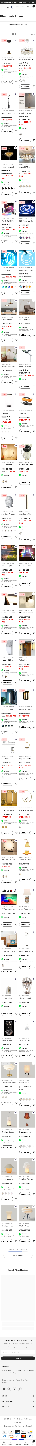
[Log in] (28, 7)
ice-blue (23, 237)
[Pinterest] (9, 1389)
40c (12, 188)
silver (9, 432)
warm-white (26, 286)
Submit (18, 1358)
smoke (29, 1146)
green (6, 287)
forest (29, 1099)
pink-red (26, 237)
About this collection (18, 24)
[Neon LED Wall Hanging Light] (27, 553)
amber (20, 1146)
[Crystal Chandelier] (27, 47)
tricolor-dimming (20, 134)
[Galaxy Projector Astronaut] (27, 452)
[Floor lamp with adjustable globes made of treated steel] (27, 939)
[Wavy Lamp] (27, 1070)
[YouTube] (14, 1389)
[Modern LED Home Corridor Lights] (9, 647)
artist (9, 531)
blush (12, 1193)
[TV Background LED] (9, 896)
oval (3, 827)
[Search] (8, 7)
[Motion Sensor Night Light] (9, 697)
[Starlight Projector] (9, 501)
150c (9, 188)
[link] (18, 1325)
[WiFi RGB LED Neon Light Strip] (9, 208)
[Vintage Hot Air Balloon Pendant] (27, 986)
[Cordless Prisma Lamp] (27, 1166)
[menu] (2, 7)
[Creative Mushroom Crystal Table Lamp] (9, 401)
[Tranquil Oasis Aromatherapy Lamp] (27, 847)
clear (23, 1146)
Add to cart (7, 82)
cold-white (3, 676)
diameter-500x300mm (23, 186)
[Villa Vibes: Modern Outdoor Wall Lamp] (27, 647)
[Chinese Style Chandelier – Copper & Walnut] (9, 307)
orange (12, 287)
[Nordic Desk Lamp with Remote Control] (9, 847)
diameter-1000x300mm (20, 186)
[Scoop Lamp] (9, 1166)
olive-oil (26, 1146)
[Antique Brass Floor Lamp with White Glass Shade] (27, 307)
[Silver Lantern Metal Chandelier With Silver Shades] (27, 1028)
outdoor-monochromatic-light (20, 533)
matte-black (20, 1099)
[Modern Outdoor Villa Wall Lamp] (27, 697)
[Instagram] (4, 1389)
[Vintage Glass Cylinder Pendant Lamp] (9, 986)
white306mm (9, 726)
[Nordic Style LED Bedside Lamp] (9, 101)
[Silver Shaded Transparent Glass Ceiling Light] (9, 1028)
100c (3, 188)
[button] (13, 34)
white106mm (3, 726)
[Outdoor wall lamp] (27, 501)
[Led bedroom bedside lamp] (9, 452)
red (23, 286)
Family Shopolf (8, 57)
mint (9, 1193)
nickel (6, 1097)
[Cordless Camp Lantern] (9, 1119)
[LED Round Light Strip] (27, 258)
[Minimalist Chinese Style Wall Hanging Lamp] (27, 600)
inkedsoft (28, 1426)
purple (29, 237)
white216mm (6, 726)
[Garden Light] (9, 553)
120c (6, 188)
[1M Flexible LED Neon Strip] (9, 258)
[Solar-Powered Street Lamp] (27, 354)
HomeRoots (24, 317)
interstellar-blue (12, 531)
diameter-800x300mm (29, 186)
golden (20, 874)
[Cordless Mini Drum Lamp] (9, 1213)
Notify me (7, 1103)
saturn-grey (6, 531)
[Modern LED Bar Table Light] (9, 47)
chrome (20, 80)
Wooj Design (7, 1080)
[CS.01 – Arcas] (27, 1213)
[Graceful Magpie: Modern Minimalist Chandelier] (27, 798)
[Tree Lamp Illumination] (27, 401)
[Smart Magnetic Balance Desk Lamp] (9, 798)
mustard (26, 1099)
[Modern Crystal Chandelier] (9, 154)
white (6, 481)
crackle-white (3, 531)
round (6, 827)
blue (20, 237)
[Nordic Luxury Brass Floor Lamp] (27, 101)
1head (20, 827)
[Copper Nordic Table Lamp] (27, 746)
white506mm (12, 726)
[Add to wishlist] (15, 82)
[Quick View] (15, 40)
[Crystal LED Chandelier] (27, 154)
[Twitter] (20, 1389)
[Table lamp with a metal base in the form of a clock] (9, 939)
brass (3, 1097)
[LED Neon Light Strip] (27, 208)
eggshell (23, 1099)
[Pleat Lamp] (27, 1119)
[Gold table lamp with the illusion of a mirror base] (27, 896)
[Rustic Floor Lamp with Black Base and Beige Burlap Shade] (9, 354)
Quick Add (25, 86)
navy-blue (9, 287)
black (3, 76)
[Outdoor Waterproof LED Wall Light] (9, 746)
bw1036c (3, 777)
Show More (18, 1256)
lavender (6, 1193)
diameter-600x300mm (26, 186)
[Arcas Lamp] (9, 1070)
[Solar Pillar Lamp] (9, 600)
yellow (29, 286)
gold (23, 80)
